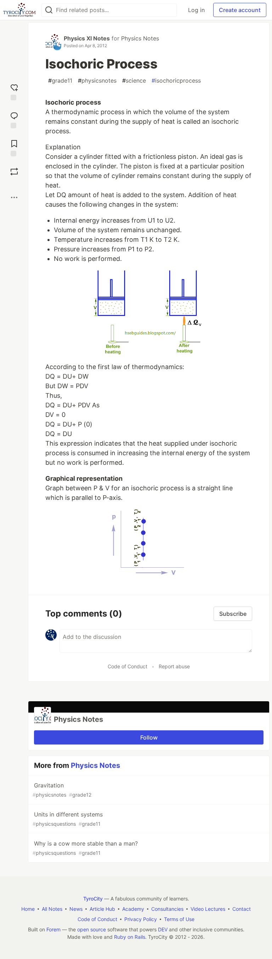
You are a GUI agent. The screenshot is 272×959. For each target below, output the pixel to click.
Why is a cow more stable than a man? (85, 848)
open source (91, 929)
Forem (53, 929)
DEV (163, 929)
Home (28, 909)
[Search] (49, 10)
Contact (241, 909)
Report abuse (174, 666)
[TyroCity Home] (19, 10)
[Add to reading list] (14, 147)
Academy (133, 909)
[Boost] (14, 171)
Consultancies (167, 909)
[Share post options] (14, 197)
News (76, 909)
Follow (149, 737)
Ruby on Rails (129, 937)
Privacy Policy (140, 919)
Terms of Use (179, 919)
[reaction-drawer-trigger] (14, 91)
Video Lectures (208, 909)
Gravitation (62, 790)
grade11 (60, 80)
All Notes (52, 909)
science (134, 80)
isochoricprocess (176, 80)
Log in (196, 9)
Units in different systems (68, 819)
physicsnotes (97, 80)
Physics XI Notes (87, 38)
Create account (240, 9)
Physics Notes (140, 38)
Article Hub (102, 909)
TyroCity (93, 899)
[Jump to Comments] (14, 119)
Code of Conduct (127, 666)
